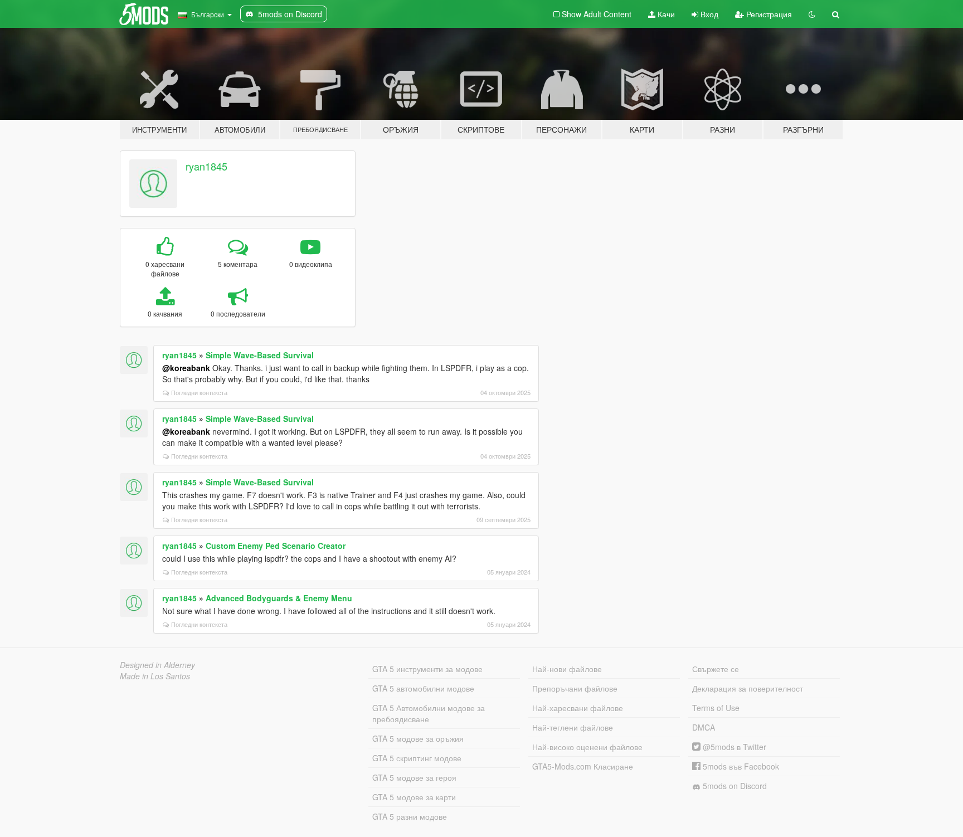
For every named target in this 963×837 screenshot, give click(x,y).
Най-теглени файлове (572, 727)
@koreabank (186, 367)
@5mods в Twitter (733, 746)
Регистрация (768, 14)
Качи (665, 14)
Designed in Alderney (157, 664)
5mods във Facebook (740, 766)
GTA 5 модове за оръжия (418, 738)
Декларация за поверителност (747, 688)
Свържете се (715, 668)
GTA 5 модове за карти (414, 796)
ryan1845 (206, 166)
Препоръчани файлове (574, 688)
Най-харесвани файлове (577, 707)
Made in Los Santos (155, 676)
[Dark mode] (812, 14)
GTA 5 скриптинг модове (416, 757)
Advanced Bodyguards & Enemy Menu (279, 598)
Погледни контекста (199, 392)
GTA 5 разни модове (409, 816)
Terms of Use (716, 707)
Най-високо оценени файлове (587, 746)
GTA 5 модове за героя (414, 777)
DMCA (703, 727)
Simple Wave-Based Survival (260, 355)
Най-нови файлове (567, 668)
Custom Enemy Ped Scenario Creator (276, 545)
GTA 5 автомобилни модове (423, 688)
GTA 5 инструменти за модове (427, 668)
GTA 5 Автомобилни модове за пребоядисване (428, 713)
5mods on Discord (734, 785)
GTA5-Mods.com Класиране (582, 766)
